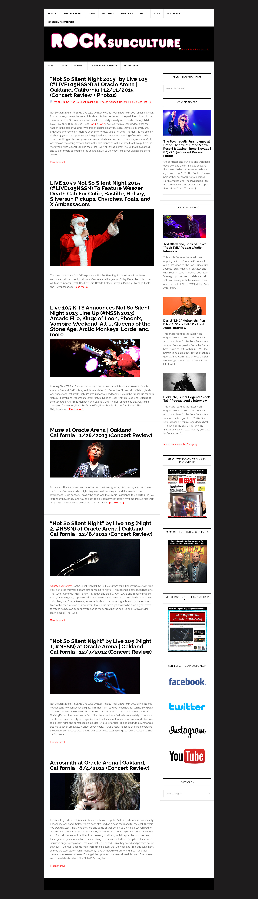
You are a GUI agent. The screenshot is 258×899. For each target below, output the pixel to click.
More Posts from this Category (180, 444)
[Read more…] (57, 162)
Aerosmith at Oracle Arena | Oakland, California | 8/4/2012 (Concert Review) (99, 765)
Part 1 (93, 124)
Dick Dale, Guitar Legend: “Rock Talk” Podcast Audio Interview (186, 398)
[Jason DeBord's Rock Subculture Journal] (115, 36)
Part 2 (102, 124)
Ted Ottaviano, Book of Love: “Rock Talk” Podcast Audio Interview (184, 247)
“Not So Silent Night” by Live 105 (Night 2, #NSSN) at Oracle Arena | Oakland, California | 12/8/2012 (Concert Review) (101, 528)
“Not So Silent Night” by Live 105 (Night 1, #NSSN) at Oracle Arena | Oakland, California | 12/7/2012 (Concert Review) (101, 646)
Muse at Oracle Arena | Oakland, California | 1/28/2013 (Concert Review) (101, 432)
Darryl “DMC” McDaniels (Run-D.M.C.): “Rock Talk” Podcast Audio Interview (184, 324)
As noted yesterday (61, 586)
